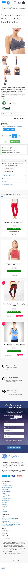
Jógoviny (5, 509)
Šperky (4, 493)
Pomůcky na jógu (7, 498)
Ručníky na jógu (6, 495)
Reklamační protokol (8, 525)
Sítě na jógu (6, 496)
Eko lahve (5, 502)
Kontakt (5, 511)
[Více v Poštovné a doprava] (16, 126)
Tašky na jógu (6, 500)
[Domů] (8, 3)
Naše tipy (5, 506)
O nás (4, 508)
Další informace (5, 99)
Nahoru (3, 568)
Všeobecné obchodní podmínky (10, 519)
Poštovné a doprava (7, 485)
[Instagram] (14, 560)
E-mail (5, 434)
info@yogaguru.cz (8, 538)
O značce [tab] (5, 181)
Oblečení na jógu (9, 7)
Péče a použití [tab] (6, 178)
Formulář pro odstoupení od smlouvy (11, 524)
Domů (2, 7)
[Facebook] (9, 560)
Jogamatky (5, 489)
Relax (4, 504)
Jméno (6, 421)
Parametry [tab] (6, 160)
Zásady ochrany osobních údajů (10, 522)
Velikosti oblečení (5, 136)
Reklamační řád (6, 521)
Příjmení (6, 427)
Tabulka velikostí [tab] (8, 175)
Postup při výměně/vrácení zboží (10, 518)
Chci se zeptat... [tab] (7, 184)
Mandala (13, 113)
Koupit (16, 141)
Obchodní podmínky (7, 487)
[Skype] (19, 560)
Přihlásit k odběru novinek (14, 447)
